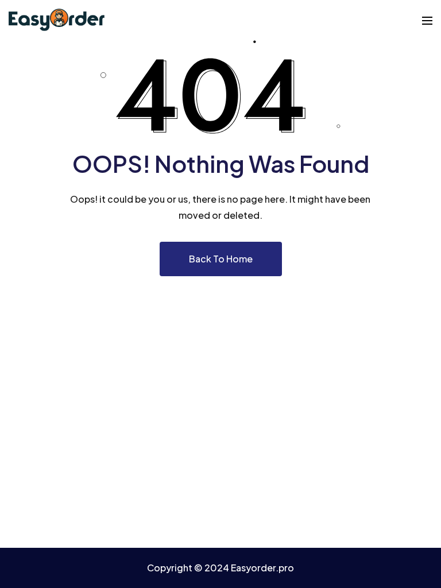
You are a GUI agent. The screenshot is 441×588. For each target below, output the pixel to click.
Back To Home (221, 259)
